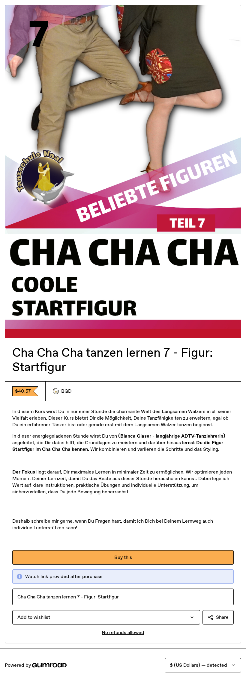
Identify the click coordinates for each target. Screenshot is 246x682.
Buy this (123, 557)
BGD (66, 391)
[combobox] (106, 617)
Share (222, 617)
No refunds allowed (123, 632)
